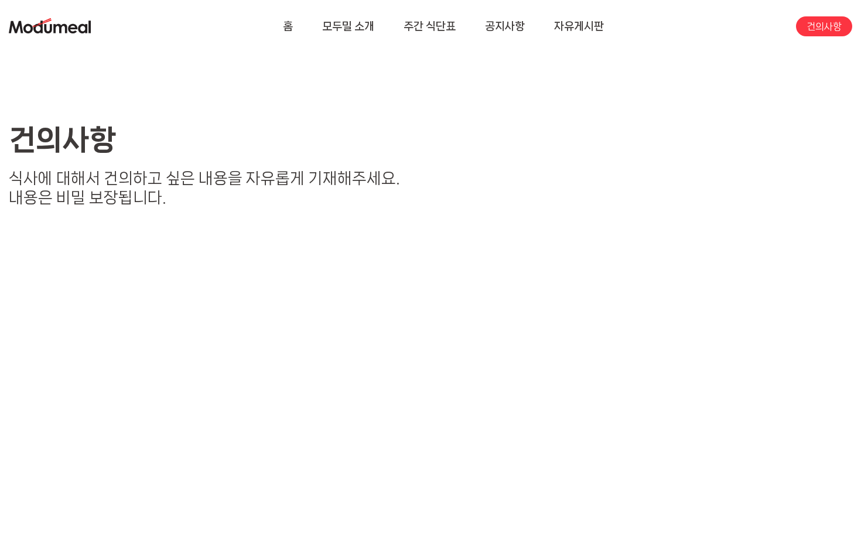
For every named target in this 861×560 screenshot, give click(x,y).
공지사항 (505, 26)
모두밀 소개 (348, 26)
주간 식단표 (430, 26)
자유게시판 (579, 26)
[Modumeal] (50, 26)
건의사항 (824, 26)
